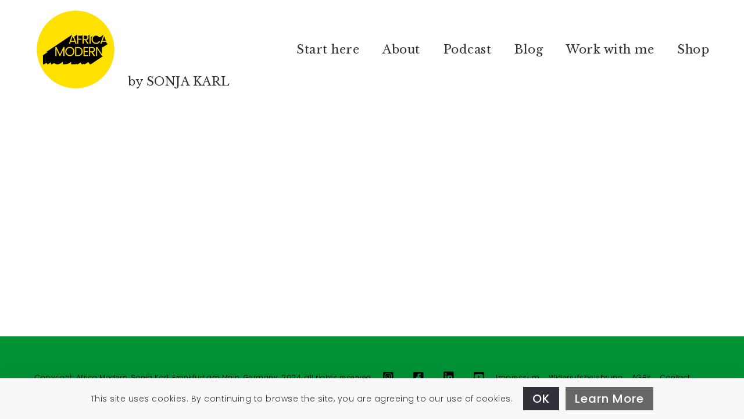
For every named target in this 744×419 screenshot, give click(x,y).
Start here (327, 49)
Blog (528, 49)
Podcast (467, 49)
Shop (693, 49)
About (401, 49)
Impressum (518, 377)
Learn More (609, 398)
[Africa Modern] (75, 49)
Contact (675, 377)
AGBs (642, 377)
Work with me (610, 49)
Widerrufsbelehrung (586, 377)
